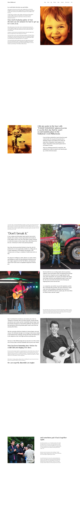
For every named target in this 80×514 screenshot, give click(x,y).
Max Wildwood (11, 2)
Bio (51, 2)
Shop (58, 2)
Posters (54, 2)
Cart (71, 2)
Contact (62, 2)
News (48, 2)
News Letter (67, 2)
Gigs (45, 2)
